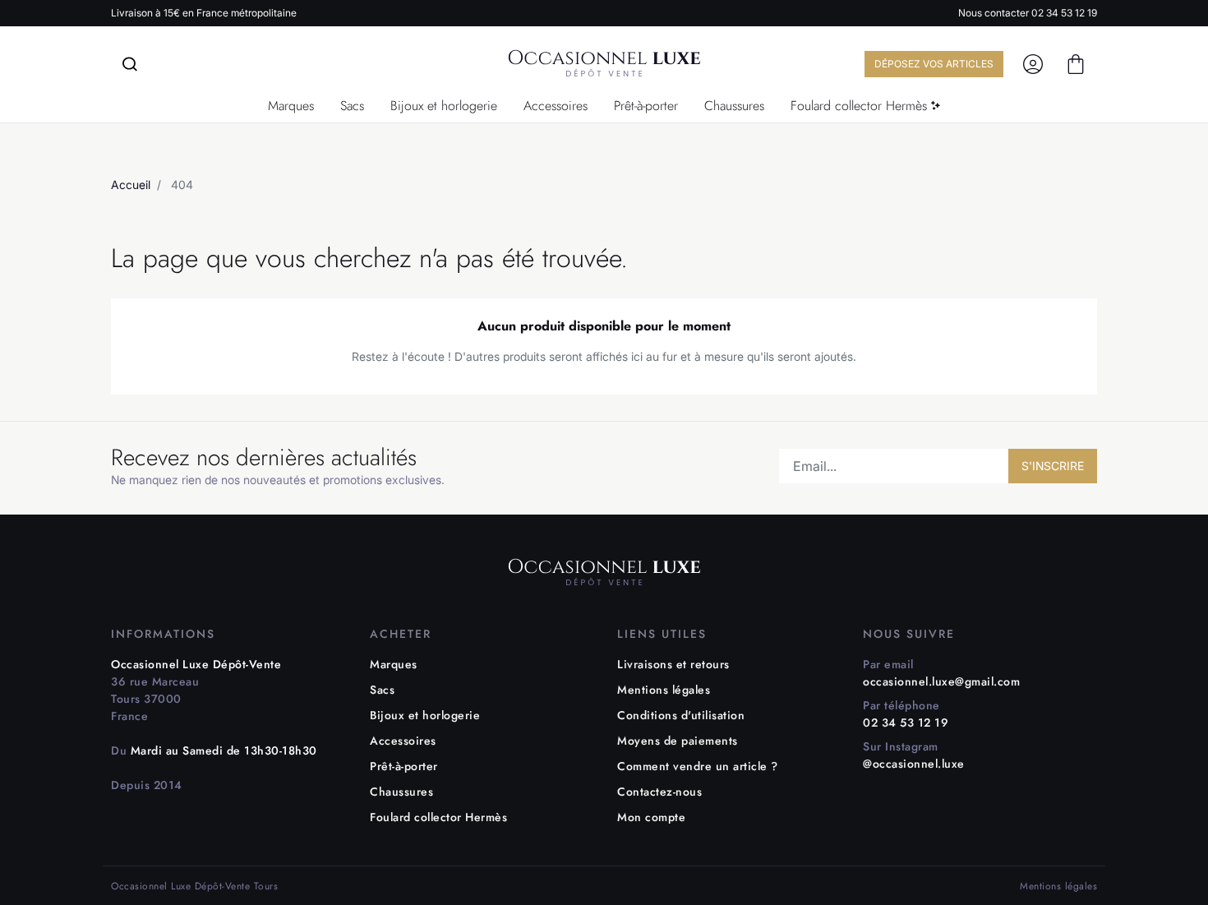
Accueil (130, 185)
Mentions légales (663, 689)
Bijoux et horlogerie (425, 715)
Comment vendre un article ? (697, 766)
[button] (1075, 64)
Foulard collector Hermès (438, 817)
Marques (393, 664)
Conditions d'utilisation (681, 715)
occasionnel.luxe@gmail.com (941, 681)
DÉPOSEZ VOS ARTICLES (934, 64)
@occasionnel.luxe (914, 763)
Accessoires (403, 740)
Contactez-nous (659, 791)
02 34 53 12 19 (1064, 13)
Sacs (382, 689)
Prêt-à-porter (404, 766)
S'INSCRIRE (1052, 466)
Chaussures (401, 791)
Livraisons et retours (673, 664)
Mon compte (651, 817)
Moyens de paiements (677, 740)
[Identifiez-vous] (1033, 64)
